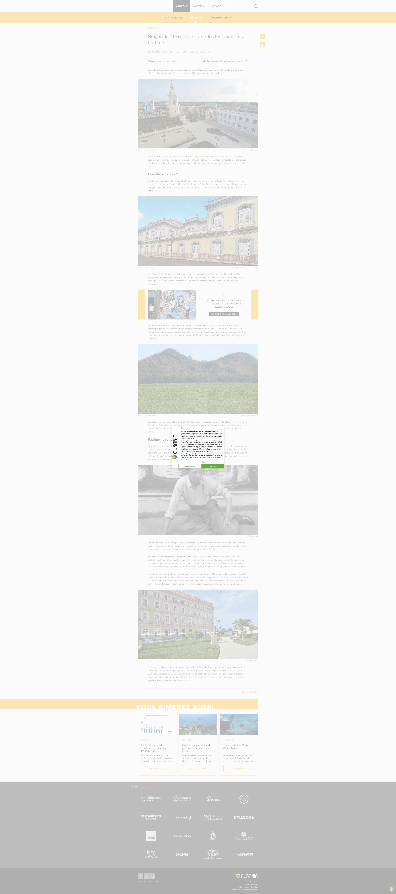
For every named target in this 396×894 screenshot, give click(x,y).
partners (190, 431)
